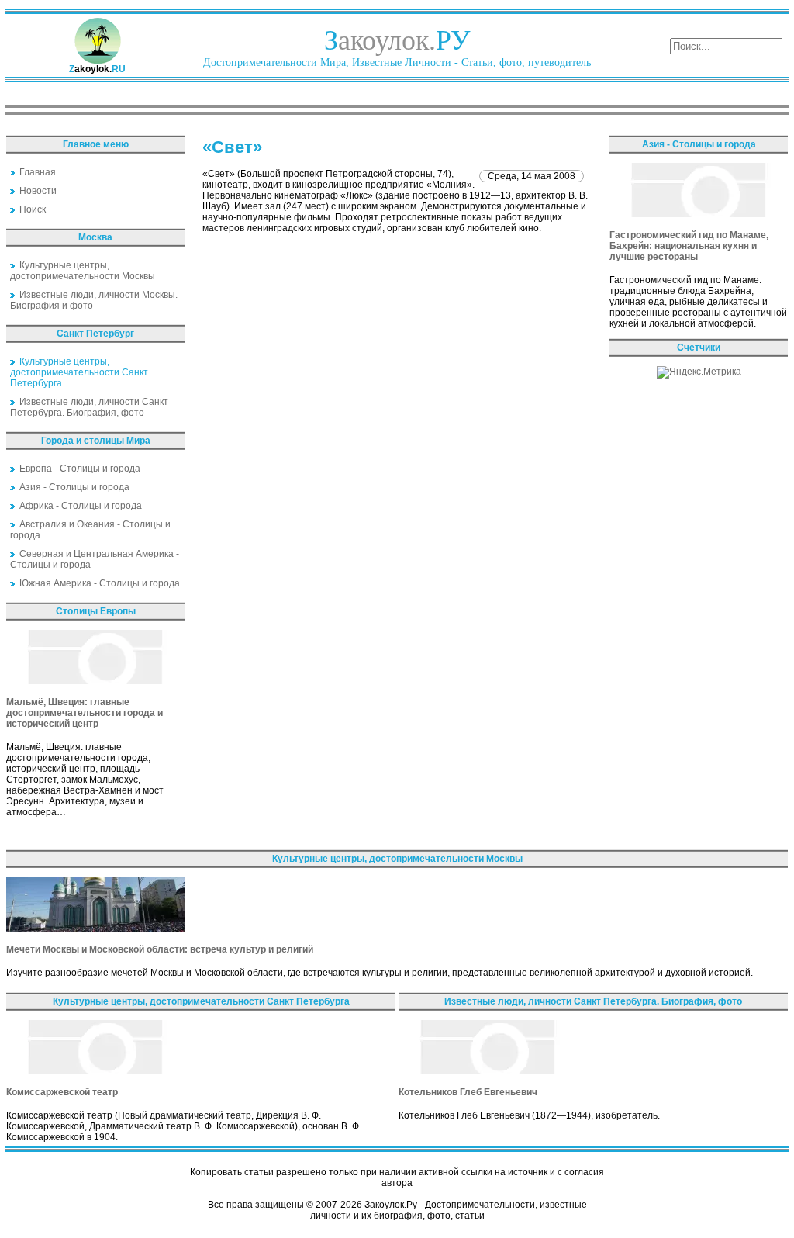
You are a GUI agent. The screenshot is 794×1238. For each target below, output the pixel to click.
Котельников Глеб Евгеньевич (468, 1092)
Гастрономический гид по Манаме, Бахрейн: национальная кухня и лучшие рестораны (688, 246)
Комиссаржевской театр (62, 1092)
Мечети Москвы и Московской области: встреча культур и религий (159, 949)
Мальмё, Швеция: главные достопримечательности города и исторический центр (84, 713)
